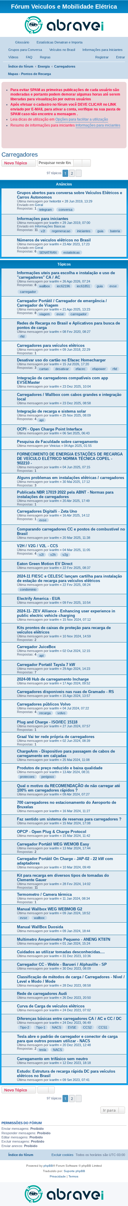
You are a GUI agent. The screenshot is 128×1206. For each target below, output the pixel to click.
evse (113, 286)
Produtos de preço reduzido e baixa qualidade (59, 768)
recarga (45, 713)
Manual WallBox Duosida (40, 927)
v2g (65, 554)
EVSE (72, 1027)
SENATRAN (48, 252)
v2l (43, 231)
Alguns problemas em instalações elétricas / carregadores (70, 477)
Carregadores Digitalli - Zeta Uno (47, 511)
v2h (53, 554)
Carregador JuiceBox (36, 647)
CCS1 (103, 1027)
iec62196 (63, 286)
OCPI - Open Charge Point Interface (49, 429)
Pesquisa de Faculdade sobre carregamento (57, 441)
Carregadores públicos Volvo (44, 704)
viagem (44, 314)
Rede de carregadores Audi (42, 993)
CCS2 (87, 1027)
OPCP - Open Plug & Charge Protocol (51, 831)
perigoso (47, 776)
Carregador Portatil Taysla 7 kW (46, 664)
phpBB (48, 1165)
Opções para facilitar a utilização (81, 119)
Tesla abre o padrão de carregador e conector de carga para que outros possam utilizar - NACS (67, 1038)
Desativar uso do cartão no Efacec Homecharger (61, 360)
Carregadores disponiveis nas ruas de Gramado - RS (65, 691)
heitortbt (55, 201)
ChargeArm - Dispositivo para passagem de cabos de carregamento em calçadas (66, 753)
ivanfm (54, 222)
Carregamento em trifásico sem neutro (52, 1059)
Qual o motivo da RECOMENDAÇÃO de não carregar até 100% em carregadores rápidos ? (68, 788)
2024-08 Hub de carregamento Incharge (53, 679)
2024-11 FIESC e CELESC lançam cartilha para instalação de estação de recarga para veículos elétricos (69, 578)
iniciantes (83, 231)
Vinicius (54, 445)
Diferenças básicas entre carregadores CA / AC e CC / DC (69, 1018)
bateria (115, 231)
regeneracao (61, 231)
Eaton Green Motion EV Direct (44, 563)
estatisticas (71, 252)
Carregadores (19, 154)
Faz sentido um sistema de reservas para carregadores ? (69, 819)
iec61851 (83, 286)
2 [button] (72, 173)
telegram (45, 209)
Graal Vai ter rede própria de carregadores (55, 736)
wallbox (44, 286)
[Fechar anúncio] (122, 85)
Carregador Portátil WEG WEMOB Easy (53, 844)
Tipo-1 (40, 1027)
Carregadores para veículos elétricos (51, 345)
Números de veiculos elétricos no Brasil (54, 240)
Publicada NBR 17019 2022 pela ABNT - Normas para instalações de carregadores (65, 494)
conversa (65, 209)
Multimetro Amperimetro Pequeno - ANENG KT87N (63, 939)
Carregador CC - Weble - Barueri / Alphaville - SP (62, 964)
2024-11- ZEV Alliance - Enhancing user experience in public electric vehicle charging (66, 613)
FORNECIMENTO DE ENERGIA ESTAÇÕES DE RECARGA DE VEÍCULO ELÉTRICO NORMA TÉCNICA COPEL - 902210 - (70, 458)
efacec (80, 369)
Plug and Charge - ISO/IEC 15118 (47, 722)
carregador (28, 292)
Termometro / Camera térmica (44, 894)
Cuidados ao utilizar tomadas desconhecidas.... (61, 952)
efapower (99, 369)
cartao (44, 369)
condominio (28, 589)
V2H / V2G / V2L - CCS (37, 546)
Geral (39, 205)
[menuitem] (19, 42)
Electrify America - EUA (38, 598)
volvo (61, 713)
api (41, 420)
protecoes (27, 776)
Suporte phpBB (74, 1171)
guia (100, 231)
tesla (42, 1049)
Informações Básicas (50, 226)
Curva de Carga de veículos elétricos (51, 1006)
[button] (79, 173)
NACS (56, 1027)
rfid (22, 336)
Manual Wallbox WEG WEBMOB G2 (49, 909)
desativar (62, 369)
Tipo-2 (24, 1027)
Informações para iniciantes (98, 125)
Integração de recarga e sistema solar (51, 411)
